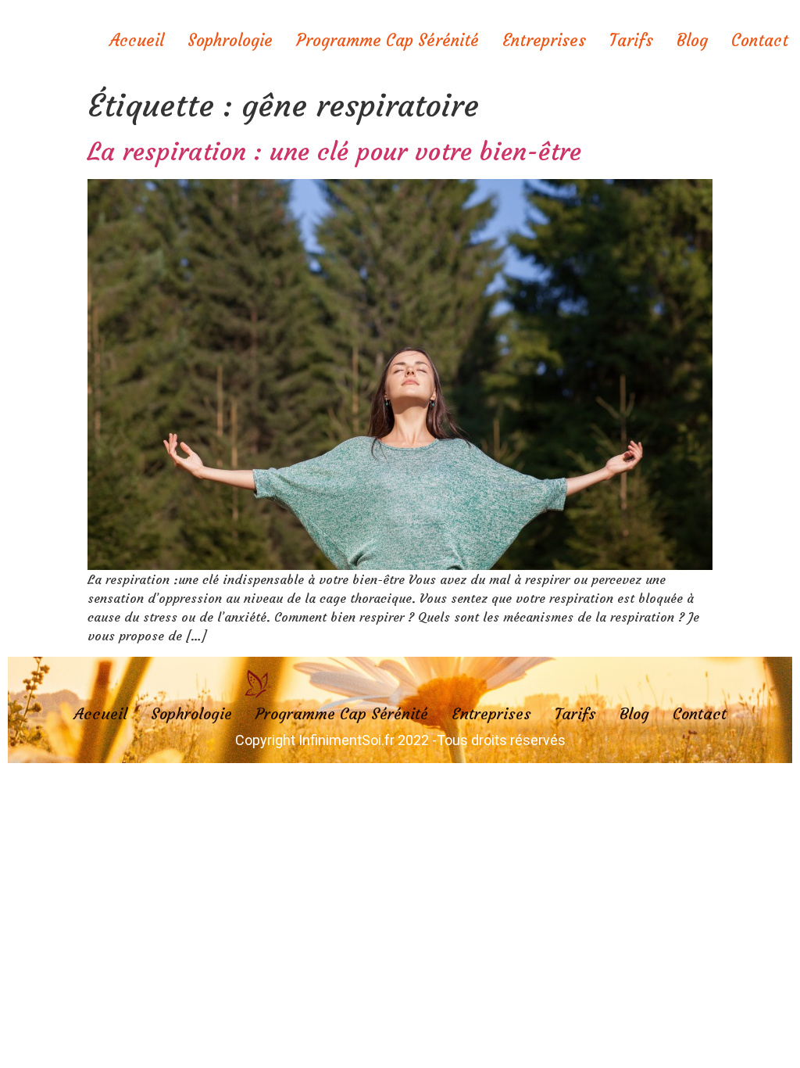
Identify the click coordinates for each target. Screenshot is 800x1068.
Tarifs (631, 40)
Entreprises (544, 40)
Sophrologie (230, 40)
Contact (759, 40)
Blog (692, 40)
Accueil (136, 40)
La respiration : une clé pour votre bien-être (334, 151)
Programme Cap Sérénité (387, 40)
